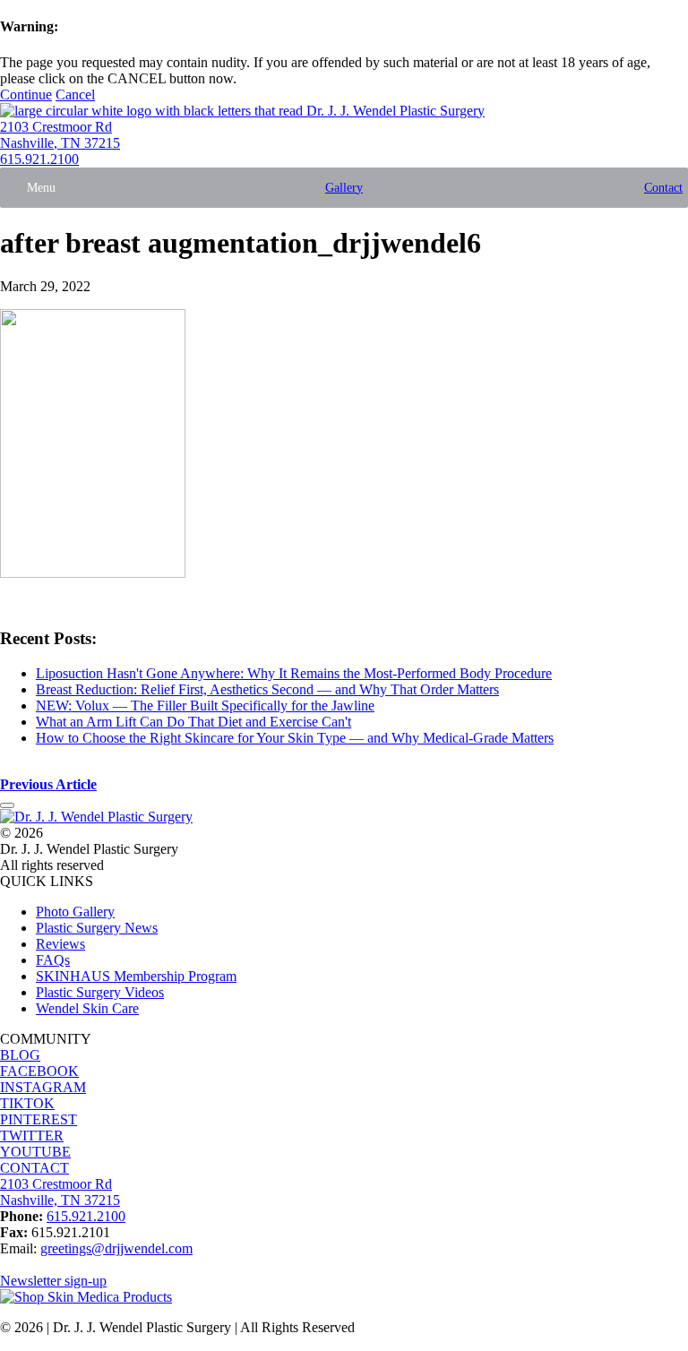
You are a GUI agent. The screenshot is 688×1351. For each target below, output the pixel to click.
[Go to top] (7, 805)
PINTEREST (38, 1119)
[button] (41, 188)
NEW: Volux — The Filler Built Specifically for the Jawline (205, 705)
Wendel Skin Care (87, 1008)
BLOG (20, 1055)
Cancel (75, 94)
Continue (26, 94)
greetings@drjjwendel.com (116, 1248)
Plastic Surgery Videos (100, 992)
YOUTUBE (35, 1151)
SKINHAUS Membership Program (136, 976)
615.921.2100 (39, 159)
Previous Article (48, 784)
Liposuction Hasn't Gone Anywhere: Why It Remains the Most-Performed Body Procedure (294, 673)
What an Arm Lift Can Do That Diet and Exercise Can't (193, 721)
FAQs (53, 960)
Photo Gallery (75, 911)
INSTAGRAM (43, 1087)
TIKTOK (27, 1103)
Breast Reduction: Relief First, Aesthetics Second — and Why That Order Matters (267, 689)
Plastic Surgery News (97, 927)
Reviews (60, 943)
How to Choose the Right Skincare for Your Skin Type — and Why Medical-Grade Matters (295, 737)
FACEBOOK (39, 1071)
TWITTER (32, 1135)
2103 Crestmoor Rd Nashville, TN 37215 (60, 135)
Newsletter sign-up (53, 1280)
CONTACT (34, 1167)
